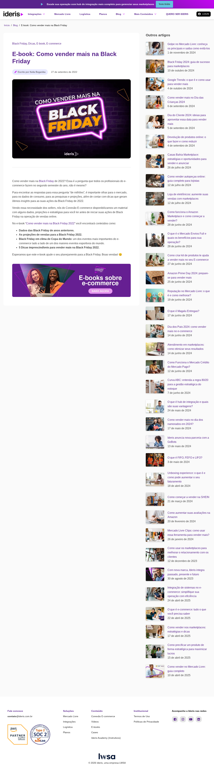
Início (7, 25)
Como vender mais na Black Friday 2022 (50, 223)
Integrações (69, 721)
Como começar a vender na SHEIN (188, 497)
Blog (15, 25)
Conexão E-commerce (103, 716)
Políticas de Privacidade (146, 721)
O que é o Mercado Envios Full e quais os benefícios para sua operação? (187, 238)
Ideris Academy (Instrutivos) (106, 738)
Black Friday (19, 43)
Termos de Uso (142, 716)
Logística (68, 727)
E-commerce (53, 43)
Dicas (31, 43)
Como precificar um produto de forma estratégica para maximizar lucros (187, 649)
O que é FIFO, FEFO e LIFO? (185, 457)
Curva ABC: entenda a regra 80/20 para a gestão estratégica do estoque (188, 384)
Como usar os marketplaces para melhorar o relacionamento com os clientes (188, 552)
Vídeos (95, 721)
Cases (94, 732)
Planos (66, 732)
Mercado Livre (70, 716)
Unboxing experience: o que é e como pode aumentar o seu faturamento (186, 477)
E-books (95, 727)
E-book (40, 43)
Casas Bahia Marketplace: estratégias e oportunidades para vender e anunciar (187, 159)
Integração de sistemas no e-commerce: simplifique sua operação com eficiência (185, 592)
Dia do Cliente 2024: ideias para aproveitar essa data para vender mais (187, 119)
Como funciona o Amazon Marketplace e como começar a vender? (186, 216)
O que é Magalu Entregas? (183, 311)
